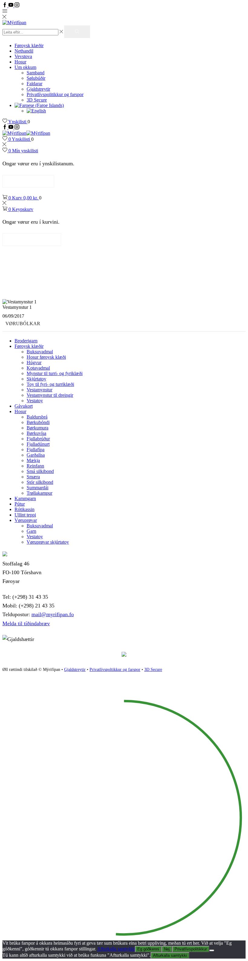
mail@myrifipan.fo (52, 614)
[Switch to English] (36, 110)
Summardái (37, 487)
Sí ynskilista (28, 181)
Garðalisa (36, 455)
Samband (35, 72)
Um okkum (25, 67)
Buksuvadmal (40, 351)
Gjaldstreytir (38, 89)
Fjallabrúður (38, 438)
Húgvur (34, 362)
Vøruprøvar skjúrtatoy (48, 542)
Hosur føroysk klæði (46, 357)
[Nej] (211, 950)
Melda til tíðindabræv (26, 623)
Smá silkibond (40, 471)
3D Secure (37, 99)
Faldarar (34, 83)
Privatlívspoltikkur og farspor (115, 669)
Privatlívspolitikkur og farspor (55, 94)
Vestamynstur (39, 389)
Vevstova (23, 56)
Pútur (20, 503)
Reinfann (35, 465)
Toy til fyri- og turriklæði (50, 384)
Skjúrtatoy (36, 378)
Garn (31, 531)
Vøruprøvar (26, 520)
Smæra (33, 476)
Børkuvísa (36, 433)
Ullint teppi (25, 514)
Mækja (33, 460)
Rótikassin (24, 509)
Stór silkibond (40, 482)
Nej (167, 949)
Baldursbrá (37, 416)
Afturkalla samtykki (116, 948)
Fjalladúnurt (38, 444)
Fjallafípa (35, 449)
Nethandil (24, 50)
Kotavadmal (38, 367)
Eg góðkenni (148, 949)
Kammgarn (25, 498)
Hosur (20, 61)
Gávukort (24, 406)
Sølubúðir (36, 78)
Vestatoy (35, 400)
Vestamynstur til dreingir (50, 395)
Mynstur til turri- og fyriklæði (55, 373)
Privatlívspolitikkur (191, 949)
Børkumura (37, 427)
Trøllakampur (39, 493)
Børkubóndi (38, 422)
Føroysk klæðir (29, 45)
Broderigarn (26, 340)
